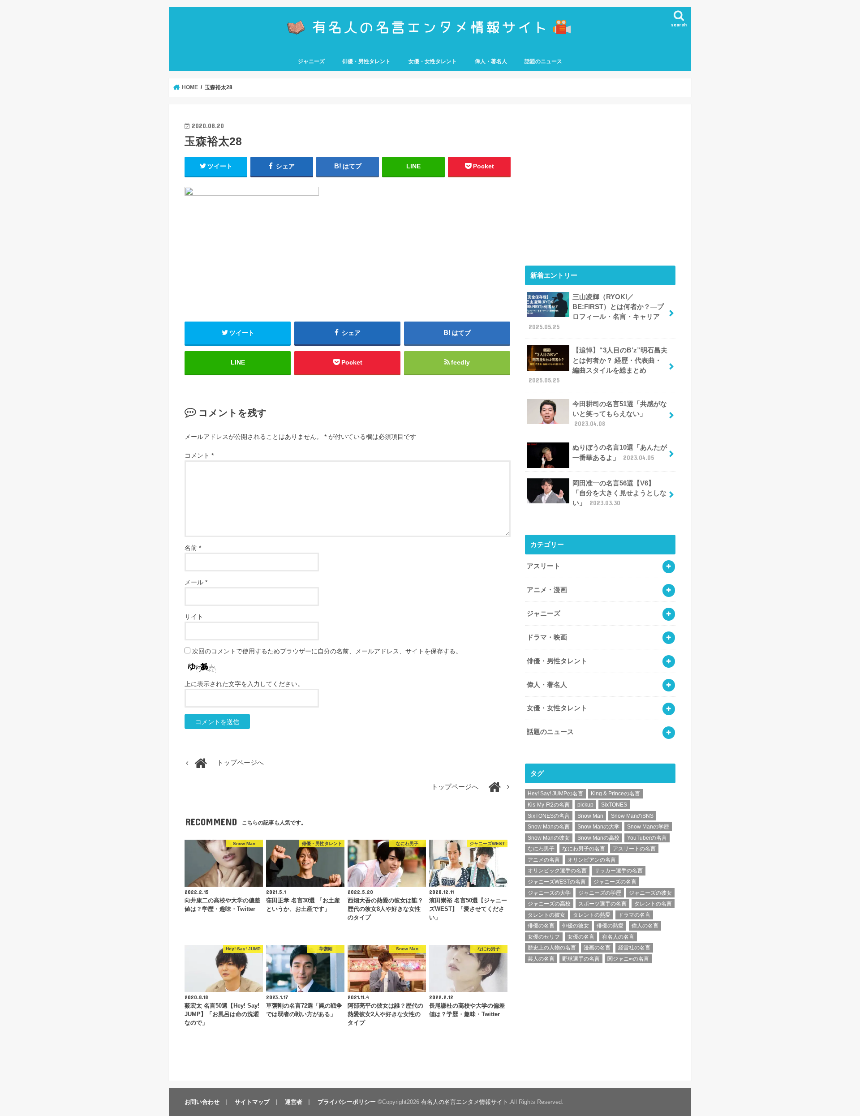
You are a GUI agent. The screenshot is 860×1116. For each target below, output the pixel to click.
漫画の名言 (597, 947)
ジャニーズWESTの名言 (557, 882)
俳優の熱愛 (610, 926)
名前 (193, 547)
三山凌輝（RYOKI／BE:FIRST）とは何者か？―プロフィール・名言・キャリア (596, 312)
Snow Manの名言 (549, 827)
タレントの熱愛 (592, 915)
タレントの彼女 (546, 915)
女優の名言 (581, 937)
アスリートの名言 (634, 849)
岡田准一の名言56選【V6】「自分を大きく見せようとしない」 (619, 493)
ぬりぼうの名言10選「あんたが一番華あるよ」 (619, 452)
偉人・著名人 (491, 61)
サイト (194, 616)
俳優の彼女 (575, 926)
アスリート (543, 566)
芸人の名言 (541, 959)
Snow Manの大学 (598, 827)
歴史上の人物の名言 (552, 947)
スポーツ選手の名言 (602, 904)
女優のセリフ (544, 937)
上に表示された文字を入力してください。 (244, 683)
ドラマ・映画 (547, 637)
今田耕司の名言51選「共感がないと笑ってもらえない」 (619, 413)
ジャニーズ (311, 61)
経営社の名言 (634, 947)
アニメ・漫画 (547, 589)
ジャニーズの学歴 (599, 893)
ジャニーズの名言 (614, 882)
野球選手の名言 (581, 959)
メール (196, 582)
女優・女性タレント (432, 61)
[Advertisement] (600, 182)
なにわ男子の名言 (583, 849)
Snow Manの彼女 (549, 838)
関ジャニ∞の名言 (628, 959)
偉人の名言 (645, 926)
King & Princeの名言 (615, 793)
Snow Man (590, 816)
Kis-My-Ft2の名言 (549, 805)
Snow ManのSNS (632, 816)
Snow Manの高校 (598, 838)
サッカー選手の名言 (618, 870)
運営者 (293, 1102)
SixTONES (614, 805)
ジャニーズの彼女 (650, 893)
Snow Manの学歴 (648, 827)
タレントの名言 (653, 904)
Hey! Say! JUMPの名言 (555, 793)
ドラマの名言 (634, 915)
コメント (199, 455)
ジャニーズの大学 (549, 893)
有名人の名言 (618, 937)
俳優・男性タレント (366, 61)
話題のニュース (543, 61)
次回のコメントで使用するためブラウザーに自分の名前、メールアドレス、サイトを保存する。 (327, 651)
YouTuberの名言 (647, 838)
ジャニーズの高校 (549, 904)
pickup (585, 805)
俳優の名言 (541, 926)
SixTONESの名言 (549, 816)
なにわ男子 (541, 849)
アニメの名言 (544, 860)
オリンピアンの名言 (592, 860)
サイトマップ (252, 1102)
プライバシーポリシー (347, 1102)
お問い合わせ (202, 1102)
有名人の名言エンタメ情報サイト (464, 1102)
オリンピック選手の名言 (557, 870)
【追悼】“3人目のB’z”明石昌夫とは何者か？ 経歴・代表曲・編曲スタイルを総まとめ (598, 365)
